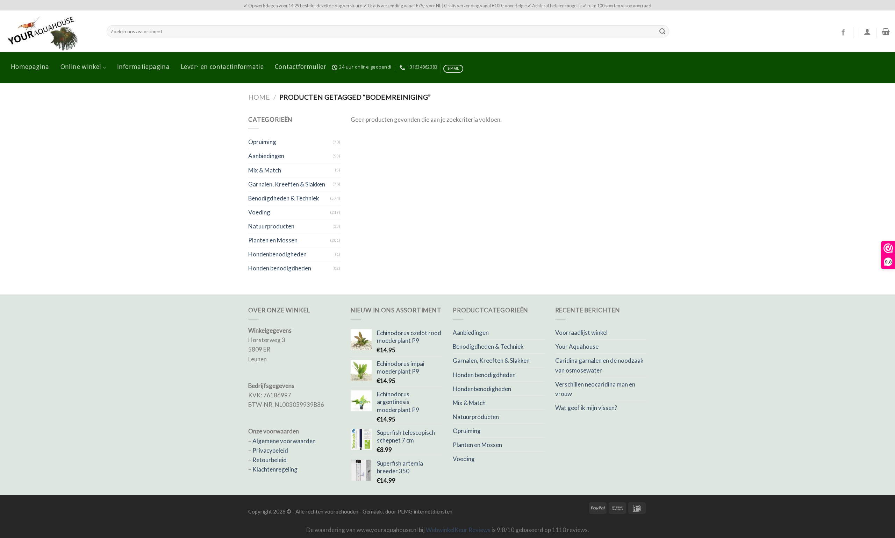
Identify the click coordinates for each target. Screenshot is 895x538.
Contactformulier (300, 67)
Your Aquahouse (577, 346)
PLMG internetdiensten (425, 511)
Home (259, 97)
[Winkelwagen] (886, 31)
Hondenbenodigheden (277, 254)
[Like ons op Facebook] (843, 32)
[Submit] (662, 31)
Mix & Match (264, 170)
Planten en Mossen (273, 240)
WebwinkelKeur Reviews (458, 529)
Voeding (259, 212)
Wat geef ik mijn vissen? (586, 407)
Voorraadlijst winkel (581, 332)
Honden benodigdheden (279, 268)
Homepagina (30, 67)
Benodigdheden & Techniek (283, 198)
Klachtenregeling (275, 469)
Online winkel (80, 67)
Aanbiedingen (266, 156)
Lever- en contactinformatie (222, 67)
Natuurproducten (271, 226)
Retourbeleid (269, 459)
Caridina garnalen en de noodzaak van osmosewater (599, 365)
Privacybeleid (270, 450)
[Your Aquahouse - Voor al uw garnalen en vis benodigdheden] (50, 31)
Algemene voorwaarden (284, 441)
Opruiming (262, 142)
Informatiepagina (143, 67)
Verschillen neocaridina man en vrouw (595, 389)
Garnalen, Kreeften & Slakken (286, 184)
